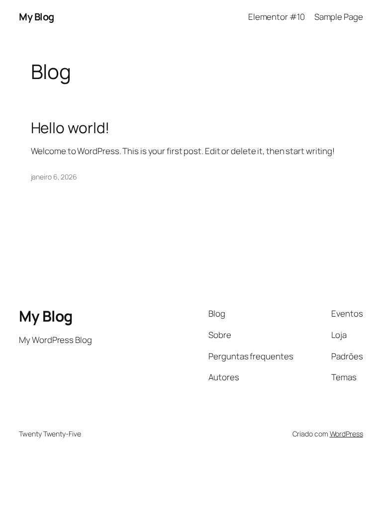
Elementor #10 (276, 16)
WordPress (346, 433)
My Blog (36, 16)
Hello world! (70, 127)
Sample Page (338, 16)
